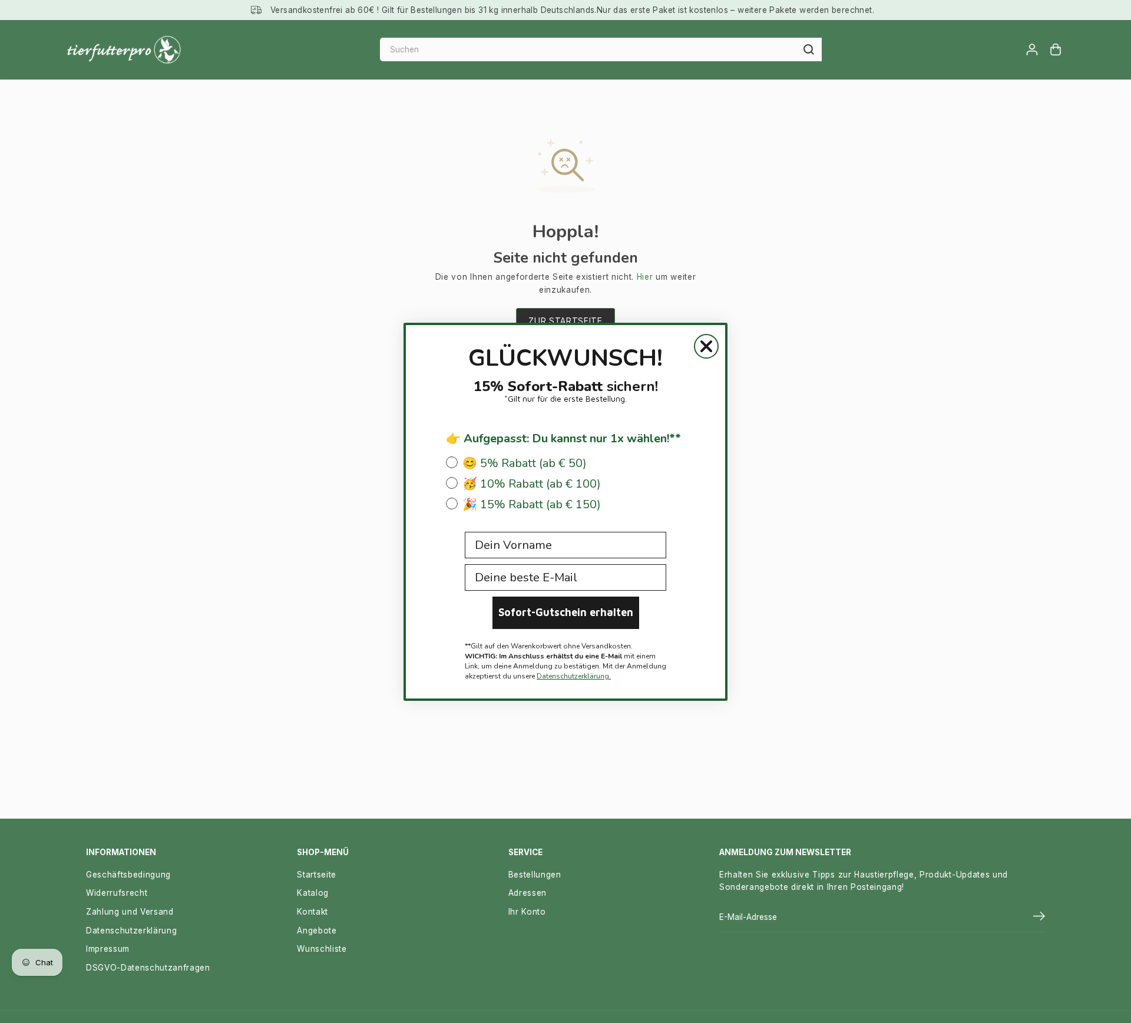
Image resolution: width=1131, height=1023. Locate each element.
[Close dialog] (706, 346)
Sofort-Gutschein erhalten (565, 612)
